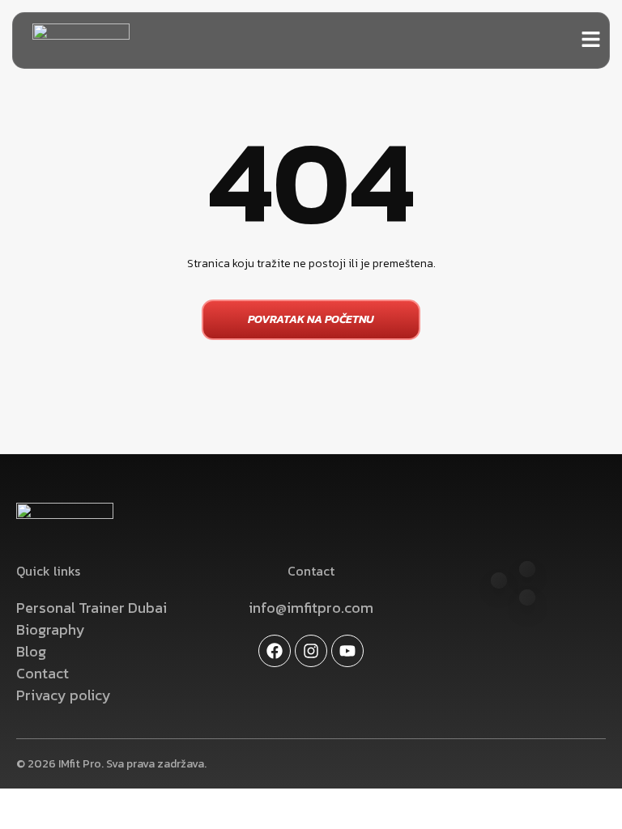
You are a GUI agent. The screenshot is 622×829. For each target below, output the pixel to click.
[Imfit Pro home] (81, 40)
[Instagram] (311, 651)
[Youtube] (347, 651)
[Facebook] (274, 651)
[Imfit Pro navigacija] (591, 39)
